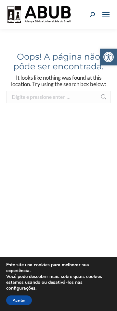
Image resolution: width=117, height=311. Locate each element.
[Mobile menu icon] (105, 14)
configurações (20, 288)
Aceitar (19, 300)
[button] (108, 57)
